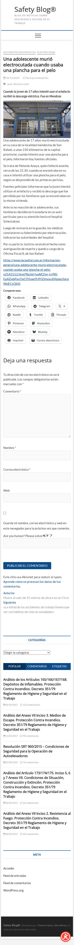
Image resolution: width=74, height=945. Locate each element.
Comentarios (37, 666)
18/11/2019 (13, 77)
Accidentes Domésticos (19, 52)
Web (6, 490)
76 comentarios (31, 762)
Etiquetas (59, 666)
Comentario (12, 391)
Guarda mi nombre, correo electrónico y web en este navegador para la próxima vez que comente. (36, 525)
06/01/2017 (11, 802)
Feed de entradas (14, 875)
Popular (14, 666)
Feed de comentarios (17, 883)
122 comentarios (31, 704)
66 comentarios (31, 802)
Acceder (8, 868)
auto (9, 84)
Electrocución (21, 84)
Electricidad (46, 52)
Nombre (9, 447)
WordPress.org (13, 890)
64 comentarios (31, 834)
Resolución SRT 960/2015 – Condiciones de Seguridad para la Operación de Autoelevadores (36, 751)
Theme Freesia (45, 925)
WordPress (60, 925)
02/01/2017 (11, 704)
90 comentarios (31, 736)
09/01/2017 (11, 834)
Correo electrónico (16, 469)
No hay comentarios (37, 77)
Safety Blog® (35, 9)
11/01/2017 (11, 736)
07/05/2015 (11, 762)
